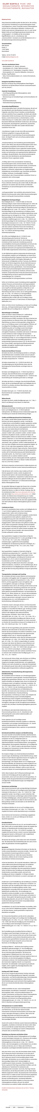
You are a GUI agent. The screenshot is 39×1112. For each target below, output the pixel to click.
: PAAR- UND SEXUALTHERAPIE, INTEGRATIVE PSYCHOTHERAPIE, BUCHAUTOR (18, 6)
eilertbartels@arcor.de (12, 57)
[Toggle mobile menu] (35, 5)
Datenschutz (29, 1107)
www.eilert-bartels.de (8, 60)
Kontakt (8, 1107)
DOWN (36, 1109)
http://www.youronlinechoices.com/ (21, 494)
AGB (14, 1107)
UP (36, 1106)
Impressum (21, 1107)
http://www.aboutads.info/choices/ (25, 492)
